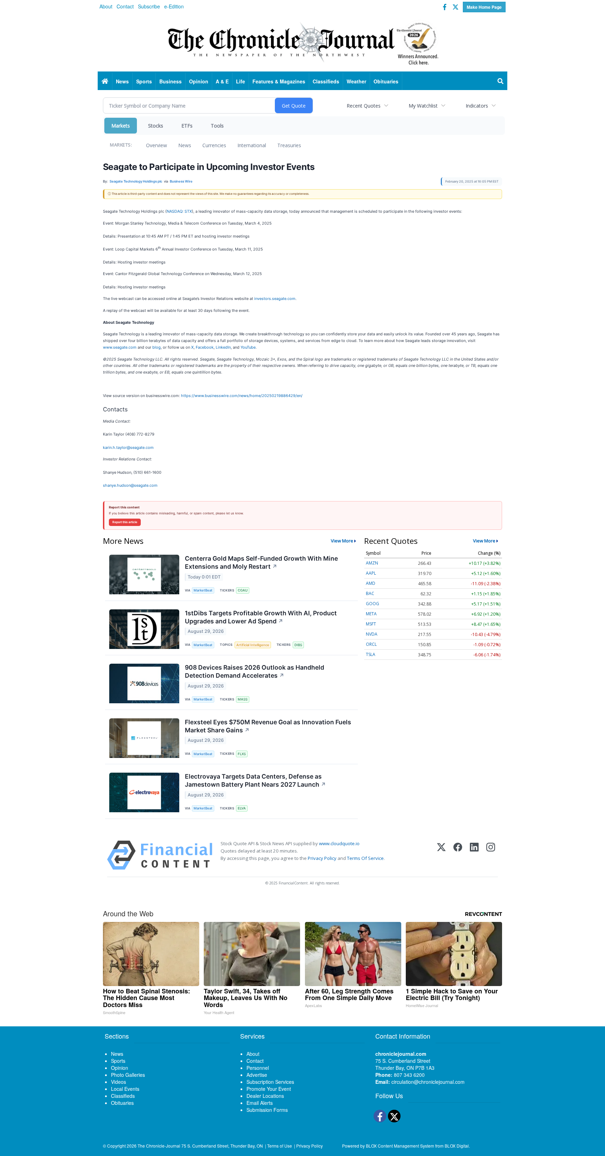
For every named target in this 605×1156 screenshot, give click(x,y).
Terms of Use (279, 1146)
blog (156, 347)
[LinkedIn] (474, 855)
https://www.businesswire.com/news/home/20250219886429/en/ (241, 395)
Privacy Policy (322, 858)
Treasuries (289, 145)
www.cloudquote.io (339, 843)
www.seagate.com (120, 347)
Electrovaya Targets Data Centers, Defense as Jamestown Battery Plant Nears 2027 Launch (255, 780)
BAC (370, 593)
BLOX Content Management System (400, 1146)
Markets (120, 125)
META (371, 614)
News (184, 145)
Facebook (205, 347)
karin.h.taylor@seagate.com (128, 447)
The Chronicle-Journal (159, 1146)
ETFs (187, 125)
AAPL (371, 573)
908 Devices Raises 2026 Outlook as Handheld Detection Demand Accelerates (254, 671)
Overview (156, 145)
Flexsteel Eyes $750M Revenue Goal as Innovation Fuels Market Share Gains (268, 726)
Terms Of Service (365, 858)
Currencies (214, 145)
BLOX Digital (457, 1146)
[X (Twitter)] (441, 855)
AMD (370, 583)
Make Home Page (484, 7)
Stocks (155, 125)
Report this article (124, 522)
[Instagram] (491, 855)
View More (342, 541)
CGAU (243, 590)
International (251, 145)
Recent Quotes (364, 105)
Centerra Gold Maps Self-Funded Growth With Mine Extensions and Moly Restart (261, 562)
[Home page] (302, 42)
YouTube (248, 347)
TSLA (370, 654)
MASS (243, 699)
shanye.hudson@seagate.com (130, 485)
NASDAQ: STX (179, 211)
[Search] (500, 81)
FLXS (242, 754)
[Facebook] (458, 855)
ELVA (242, 808)
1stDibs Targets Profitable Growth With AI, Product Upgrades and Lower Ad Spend (261, 617)
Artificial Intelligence (252, 645)
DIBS (298, 645)
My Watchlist (423, 105)
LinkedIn (223, 347)
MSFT (371, 624)
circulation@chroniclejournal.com (428, 1081)
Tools (217, 125)
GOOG (372, 604)
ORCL (371, 644)
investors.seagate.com (274, 298)
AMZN (372, 563)
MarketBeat (203, 590)
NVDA (371, 634)
